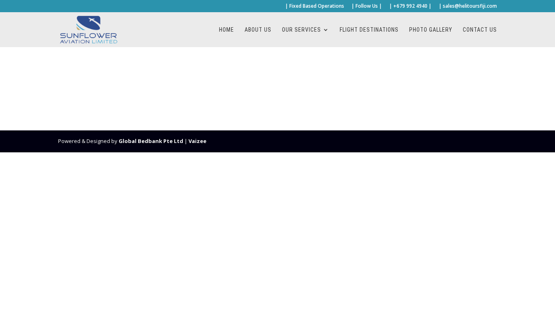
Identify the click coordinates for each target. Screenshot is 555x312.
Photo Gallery (430, 30)
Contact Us (480, 30)
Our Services (301, 30)
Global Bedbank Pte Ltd (151, 141)
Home (226, 30)
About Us (258, 30)
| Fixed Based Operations (314, 6)
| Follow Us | (366, 6)
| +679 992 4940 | (410, 6)
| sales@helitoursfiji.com (468, 6)
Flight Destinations (369, 30)
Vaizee (197, 141)
